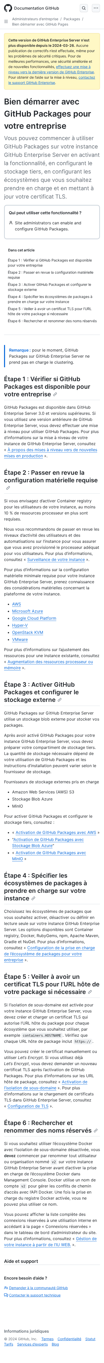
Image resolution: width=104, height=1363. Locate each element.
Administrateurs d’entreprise (35, 19)
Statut (90, 1339)
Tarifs (8, 1344)
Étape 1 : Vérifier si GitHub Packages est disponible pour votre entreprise (47, 386)
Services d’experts (32, 1344)
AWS (16, 604)
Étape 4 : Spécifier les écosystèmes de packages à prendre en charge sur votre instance (45, 887)
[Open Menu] (96, 8)
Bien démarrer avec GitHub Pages (40, 24)
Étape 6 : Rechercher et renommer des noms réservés (48, 1126)
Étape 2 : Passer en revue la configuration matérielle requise (51, 476)
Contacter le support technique (35, 1295)
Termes (47, 1339)
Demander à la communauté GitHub (38, 1288)
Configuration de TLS (28, 1106)
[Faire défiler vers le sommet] (93, 1352)
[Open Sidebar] (6, 21)
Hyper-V (20, 625)
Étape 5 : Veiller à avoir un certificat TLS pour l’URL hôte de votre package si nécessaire (51, 984)
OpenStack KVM (27, 632)
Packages (72, 19)
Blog (55, 1344)
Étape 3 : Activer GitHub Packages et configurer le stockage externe (41, 692)
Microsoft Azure (27, 611)
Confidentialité (69, 1339)
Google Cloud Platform (34, 618)
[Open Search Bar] (84, 8)
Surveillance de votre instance (56, 559)
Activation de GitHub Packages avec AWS (56, 832)
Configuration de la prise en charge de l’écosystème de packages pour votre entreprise (49, 953)
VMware (20, 639)
